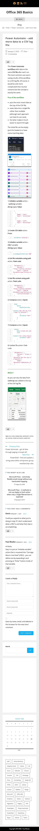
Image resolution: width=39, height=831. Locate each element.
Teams (25, 818)
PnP (27, 803)
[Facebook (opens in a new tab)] (14, 3)
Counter (9, 775)
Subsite (17, 818)
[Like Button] (8, 61)
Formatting (18, 436)
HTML (9, 785)
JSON (16, 785)
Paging (20, 803)
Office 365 (20, 794)
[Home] (3, 28)
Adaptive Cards (11, 766)
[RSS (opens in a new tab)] (21, 3)
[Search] (30, 650)
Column (26, 771)
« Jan (19, 750)
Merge (26, 789)
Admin (22, 766)
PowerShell (10, 813)
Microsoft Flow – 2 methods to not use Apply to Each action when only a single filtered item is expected (19, 493)
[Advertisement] (19, 685)
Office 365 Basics (19, 12)
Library (24, 785)
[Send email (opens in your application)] (24, 3)
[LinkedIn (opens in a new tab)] (18, 3)
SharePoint (26, 438)
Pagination (10, 803)
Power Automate (18, 438)
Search (8, 646)
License (9, 789)
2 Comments (12, 54)
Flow (25, 51)
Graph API (28, 780)
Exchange (25, 775)
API (29, 766)
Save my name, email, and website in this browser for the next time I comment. (19, 624)
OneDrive (10, 799)
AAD (8, 761)
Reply (25, 513)
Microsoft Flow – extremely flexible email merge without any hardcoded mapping (19, 479)
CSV (10, 436)
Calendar (17, 771)
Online (10, 438)
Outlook (27, 799)
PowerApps (10, 808)
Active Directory (18, 761)
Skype (9, 818)
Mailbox (18, 789)
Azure (8, 771)
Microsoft (26, 436)
